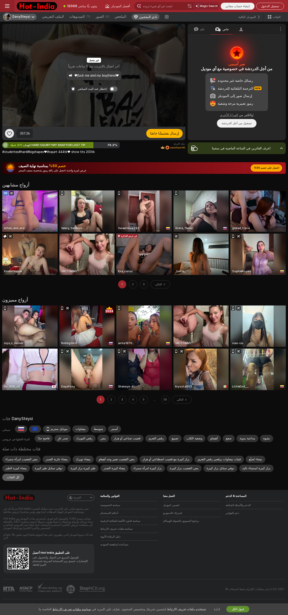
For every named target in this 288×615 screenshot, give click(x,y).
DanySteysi (22, 418)
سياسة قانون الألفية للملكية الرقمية (120, 520)
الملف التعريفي (53, 17)
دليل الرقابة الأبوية (110, 536)
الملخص (120, 17)
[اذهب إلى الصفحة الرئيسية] (36, 6)
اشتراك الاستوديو (172, 513)
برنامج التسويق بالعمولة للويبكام (181, 520)
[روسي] (21, 429)
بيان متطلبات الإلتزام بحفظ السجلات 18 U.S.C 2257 (254, 589)
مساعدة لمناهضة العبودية (114, 544)
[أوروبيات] (35, 429)
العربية (77, 497)
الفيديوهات (79, 17)
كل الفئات (13, 477)
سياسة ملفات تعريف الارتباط (116, 528)
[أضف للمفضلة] (9, 133)
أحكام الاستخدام (109, 513)
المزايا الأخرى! (237, 115)
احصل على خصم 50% (266, 167)
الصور (102, 17)
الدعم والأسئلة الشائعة (238, 505)
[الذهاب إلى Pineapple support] (71, 589)
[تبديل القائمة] (7, 6)
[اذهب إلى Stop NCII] (92, 589)
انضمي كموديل (171, 505)
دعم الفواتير (232, 513)
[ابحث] (190, 6)
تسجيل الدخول (270, 6)
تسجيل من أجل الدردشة (237, 123)
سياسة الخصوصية (110, 505)
